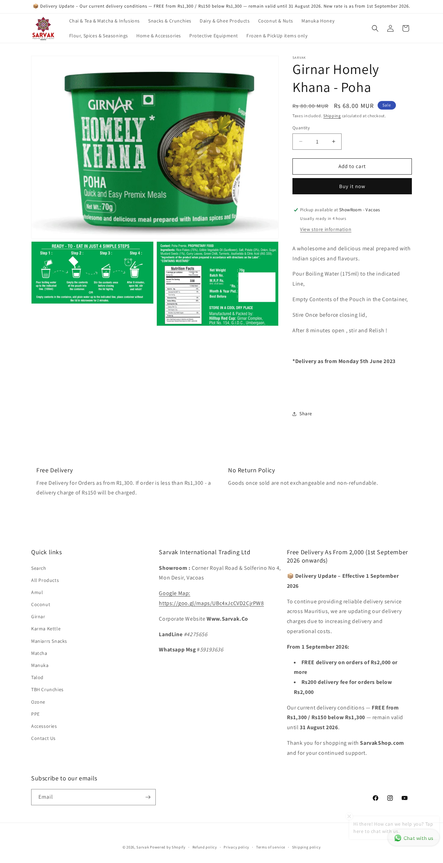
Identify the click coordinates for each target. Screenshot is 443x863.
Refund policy (204, 847)
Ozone (38, 702)
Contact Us (43, 738)
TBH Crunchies (47, 689)
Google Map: (174, 593)
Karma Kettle (46, 628)
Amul (37, 592)
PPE (35, 714)
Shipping (332, 115)
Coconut (40, 604)
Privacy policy (236, 847)
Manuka (40, 665)
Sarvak (143, 847)
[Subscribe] (147, 797)
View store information (325, 229)
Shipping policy (306, 847)
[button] (375, 28)
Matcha (39, 653)
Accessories (44, 726)
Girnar (38, 616)
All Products (45, 580)
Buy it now (352, 186)
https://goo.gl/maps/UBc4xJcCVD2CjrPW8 (211, 603)
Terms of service (270, 847)
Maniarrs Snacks (49, 641)
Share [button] (305, 413)
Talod (37, 677)
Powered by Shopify (168, 847)
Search (38, 568)
